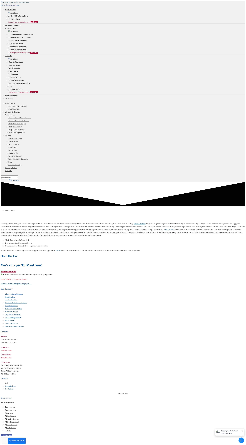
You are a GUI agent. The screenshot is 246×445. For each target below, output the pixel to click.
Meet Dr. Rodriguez (15, 62)
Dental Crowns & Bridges (17, 40)
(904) (6, 350)
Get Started (34, 22)
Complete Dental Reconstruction (20, 34)
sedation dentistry (140, 224)
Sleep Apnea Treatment (17, 47)
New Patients (9, 389)
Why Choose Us (14, 68)
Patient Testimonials (16, 80)
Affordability (13, 71)
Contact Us (9, 99)
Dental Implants (10, 10)
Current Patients (10, 386)
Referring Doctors (11, 96)
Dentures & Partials (15, 44)
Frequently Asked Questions (19, 83)
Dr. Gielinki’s (169, 230)
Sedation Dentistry (15, 89)
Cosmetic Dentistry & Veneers (19, 38)
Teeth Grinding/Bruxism (17, 50)
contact (58, 250)
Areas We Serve (123, 393)
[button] (8, 271)
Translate (16, 180)
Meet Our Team (14, 65)
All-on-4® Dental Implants (18, 16)
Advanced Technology (13, 25)
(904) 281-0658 (6, 358)
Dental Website (6, 279)
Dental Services (11, 28)
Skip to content (6, 398)
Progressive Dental (20, 279)
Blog (10, 86)
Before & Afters (14, 77)
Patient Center (14, 74)
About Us (8, 56)
